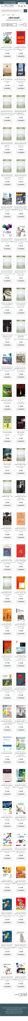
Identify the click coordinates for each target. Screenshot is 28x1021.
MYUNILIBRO (22, 3)
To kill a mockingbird (7, 304)
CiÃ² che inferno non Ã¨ (21, 79)
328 (26, 994)
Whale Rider (21, 336)
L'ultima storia (7, 464)
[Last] (22, 994)
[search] (25, 10)
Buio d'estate (20, 432)
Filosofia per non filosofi (7, 560)
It (20, 400)
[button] (25, 6)
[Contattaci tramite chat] (19, 6)
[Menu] (2, 6)
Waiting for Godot (7, 336)
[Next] (25, 25)
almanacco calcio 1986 (7, 400)
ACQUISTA (8, 56)
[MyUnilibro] (22, 6)
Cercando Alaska (7, 432)
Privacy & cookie (19, 1013)
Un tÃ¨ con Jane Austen (7, 79)
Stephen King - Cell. (7, 496)
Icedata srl (13, 1013)
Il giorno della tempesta (21, 464)
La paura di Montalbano (21, 560)
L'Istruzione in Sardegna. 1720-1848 (10, 785)
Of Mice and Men (20, 304)
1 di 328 (21, 25)
